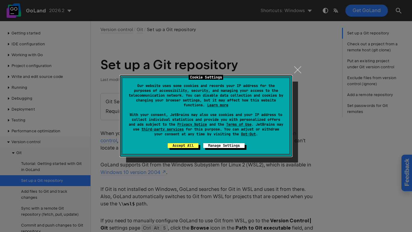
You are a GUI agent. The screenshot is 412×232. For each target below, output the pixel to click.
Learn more (217, 105)
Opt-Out (248, 134)
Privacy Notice (192, 124)
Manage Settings (224, 145)
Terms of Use (239, 124)
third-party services (162, 129)
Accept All (183, 145)
